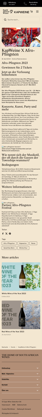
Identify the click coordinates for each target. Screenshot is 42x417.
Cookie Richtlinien (8, 409)
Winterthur (23, 248)
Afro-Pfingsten (9, 243)
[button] (31, 11)
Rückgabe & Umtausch (10, 413)
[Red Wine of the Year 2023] (21, 315)
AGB (13, 405)
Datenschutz (21, 405)
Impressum (6, 405)
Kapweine (23, 243)
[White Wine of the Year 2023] (21, 276)
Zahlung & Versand (24, 409)
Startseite (5, 347)
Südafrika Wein (9, 248)
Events (13, 347)
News (33, 243)
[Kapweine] (19, 11)
